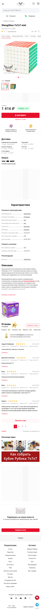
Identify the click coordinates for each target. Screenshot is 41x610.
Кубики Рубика (8, 21)
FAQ (10, 568)
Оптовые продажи (10, 583)
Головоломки (32, 552)
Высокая (27, 226)
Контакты (10, 565)
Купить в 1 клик (20, 119)
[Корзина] (38, 3)
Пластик (26, 229)
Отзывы (10, 574)
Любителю (27, 259)
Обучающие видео (8, 437)
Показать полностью (8, 295)
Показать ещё (20, 420)
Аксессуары (32, 555)
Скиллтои (32, 558)
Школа (10, 577)
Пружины (27, 217)
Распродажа (32, 565)
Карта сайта (10, 586)
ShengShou (27, 214)
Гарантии (10, 552)
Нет (25, 220)
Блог (10, 561)
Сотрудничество (10, 580)
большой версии (29, 281)
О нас (10, 549)
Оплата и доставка (10, 571)
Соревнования (10, 555)
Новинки (31, 16)
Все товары (32, 571)
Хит (32, 561)
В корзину (20, 115)
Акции (10, 558)
